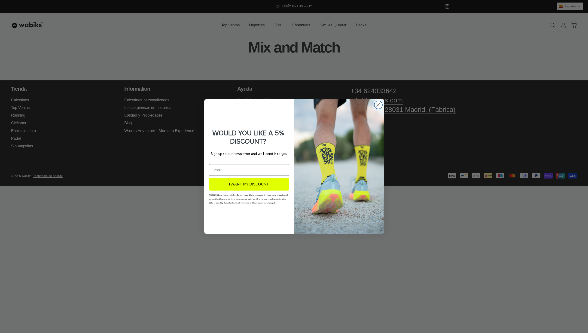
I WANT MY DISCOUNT (249, 184)
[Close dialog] (378, 105)
